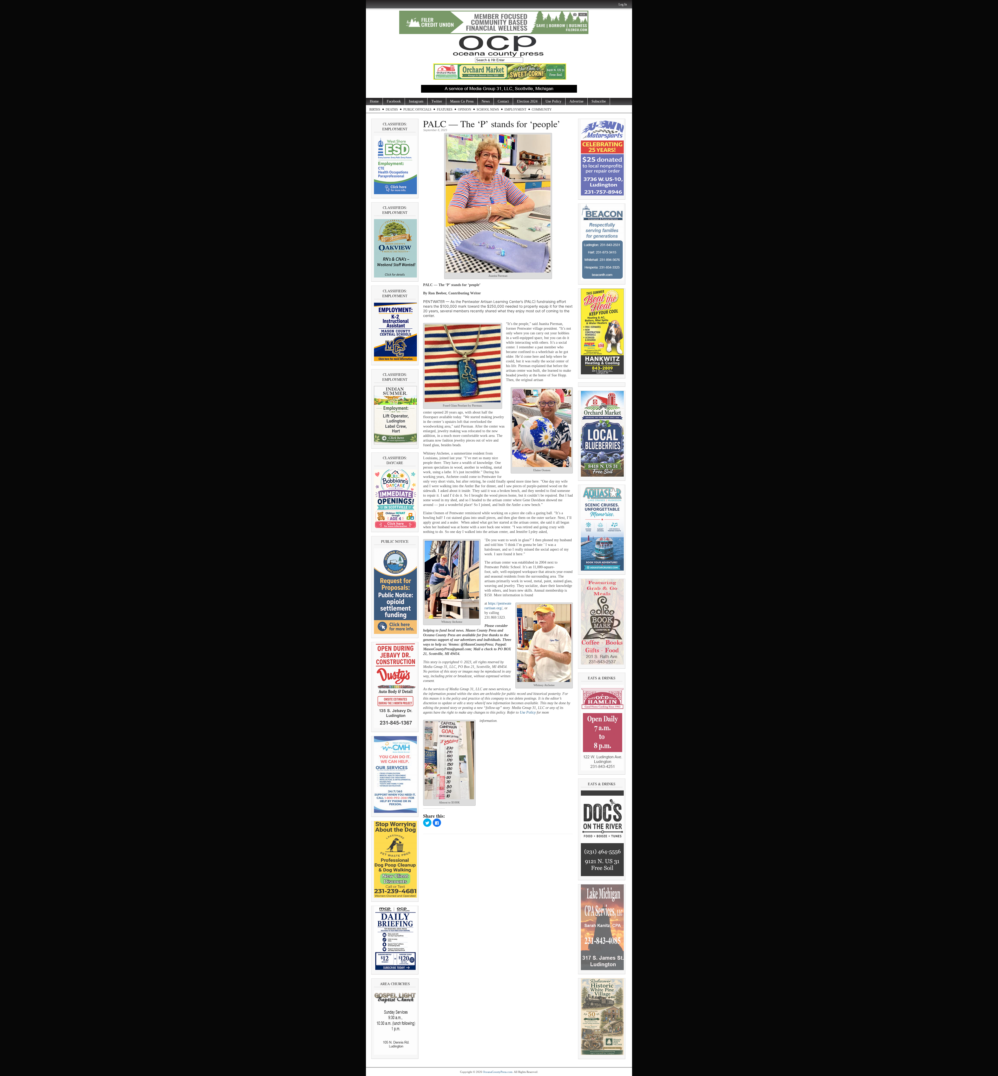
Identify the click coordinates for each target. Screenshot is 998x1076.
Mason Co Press (462, 101)
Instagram (416, 101)
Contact (503, 101)
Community (542, 109)
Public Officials (417, 109)
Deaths (392, 109)
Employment (515, 109)
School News (488, 109)
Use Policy (553, 101)
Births (374, 109)
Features (444, 109)
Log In (623, 4)
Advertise (576, 101)
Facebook (394, 101)
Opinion (464, 109)
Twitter (436, 101)
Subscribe (599, 101)
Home (374, 101)
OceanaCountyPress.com (498, 1071)
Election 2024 (527, 101)
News (486, 101)
